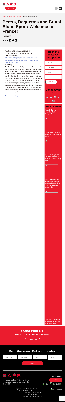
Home (4, 16)
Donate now (10, 8)
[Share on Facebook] (10, 40)
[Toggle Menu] (60, 8)
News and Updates (15, 16)
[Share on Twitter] (13, 40)
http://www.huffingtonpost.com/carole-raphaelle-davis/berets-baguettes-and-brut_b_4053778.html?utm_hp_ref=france (22, 60)
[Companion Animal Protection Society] (9, 4)
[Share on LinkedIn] (16, 40)
